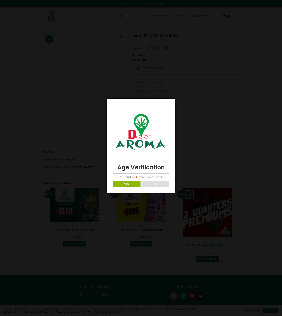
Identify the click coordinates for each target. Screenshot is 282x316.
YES (126, 184)
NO (155, 184)
